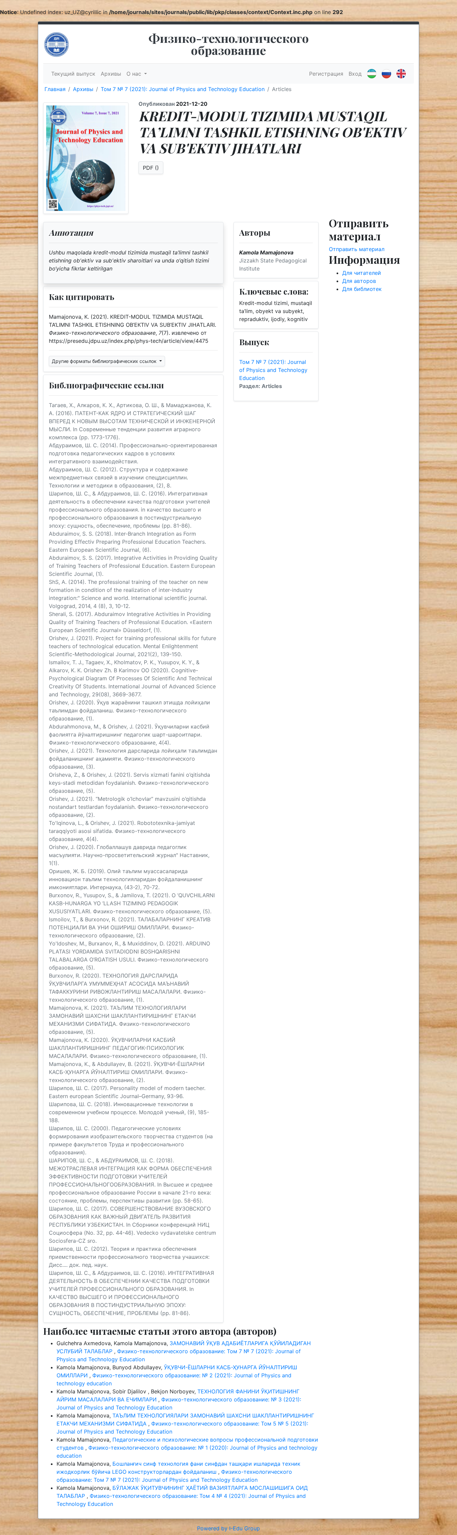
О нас (134, 73)
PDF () (151, 167)
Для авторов (359, 281)
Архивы (111, 73)
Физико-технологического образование (229, 44)
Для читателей (361, 273)
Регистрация (326, 73)
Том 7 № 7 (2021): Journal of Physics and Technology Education (183, 89)
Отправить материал (356, 249)
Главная (55, 89)
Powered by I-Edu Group (228, 1528)
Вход (355, 73)
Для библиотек (362, 289)
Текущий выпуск (73, 73)
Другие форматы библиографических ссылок (105, 361)
